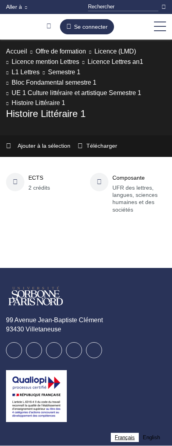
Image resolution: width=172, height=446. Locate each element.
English (151, 437)
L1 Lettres (26, 72)
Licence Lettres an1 (126, 61)
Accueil (17, 51)
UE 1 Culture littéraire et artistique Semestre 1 (83, 93)
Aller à (15, 7)
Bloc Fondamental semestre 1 (57, 82)
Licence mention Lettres (49, 61)
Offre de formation (66, 51)
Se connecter (92, 27)
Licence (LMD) (126, 51)
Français (124, 437)
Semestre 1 (67, 72)
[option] (151, 437)
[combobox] (124, 437)
